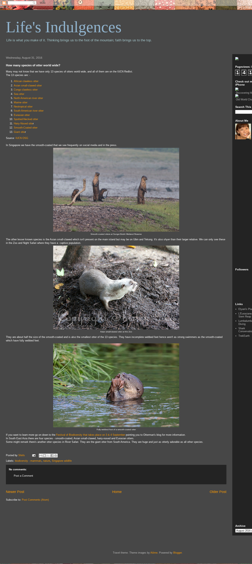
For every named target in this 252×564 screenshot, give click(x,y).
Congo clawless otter (26, 89)
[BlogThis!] (44, 456)
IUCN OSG (22, 138)
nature (46, 460)
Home (117, 492)
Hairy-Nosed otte (23, 123)
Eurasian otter (22, 115)
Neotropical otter (23, 106)
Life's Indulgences (63, 27)
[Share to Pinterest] (56, 456)
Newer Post (15, 492)
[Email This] (41, 456)
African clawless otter (26, 81)
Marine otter (20, 102)
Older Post (218, 492)
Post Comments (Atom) (35, 499)
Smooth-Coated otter (25, 127)
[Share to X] (48, 456)
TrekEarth (244, 335)
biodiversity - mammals (28, 460)
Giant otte (19, 131)
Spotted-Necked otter (26, 119)
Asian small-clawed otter (28, 85)
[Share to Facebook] (52, 456)
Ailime (154, 552)
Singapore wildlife (62, 460)
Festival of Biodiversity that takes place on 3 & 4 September (90, 434)
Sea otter (19, 93)
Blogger (177, 552)
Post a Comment (23, 475)
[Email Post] (33, 455)
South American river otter (29, 110)
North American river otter (28, 98)
